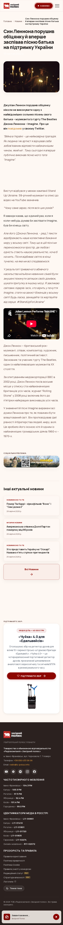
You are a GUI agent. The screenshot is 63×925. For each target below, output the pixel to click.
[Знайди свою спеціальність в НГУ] (31, 461)
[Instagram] (27, 771)
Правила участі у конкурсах (17, 869)
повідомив (15, 128)
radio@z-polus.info (19, 764)
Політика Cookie (12, 864)
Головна (8, 21)
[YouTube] (6, 771)
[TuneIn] (13, 771)
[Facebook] (34, 771)
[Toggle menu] (57, 5)
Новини (18, 21)
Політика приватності (14, 860)
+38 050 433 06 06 (23, 760)
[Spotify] (20, 771)
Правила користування (15, 856)
